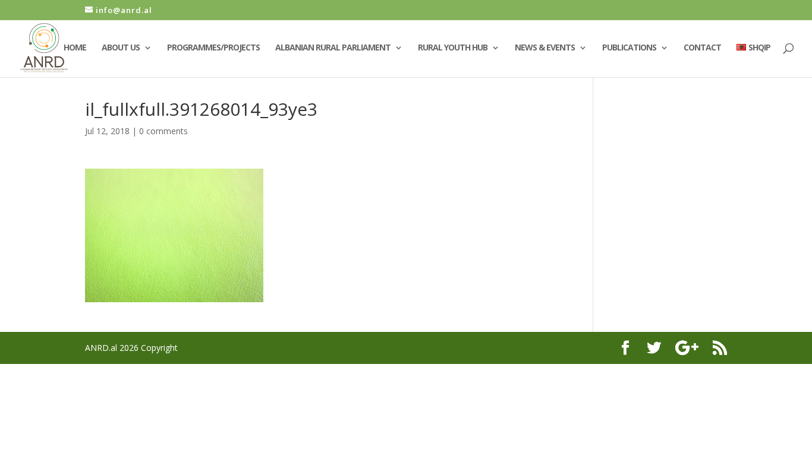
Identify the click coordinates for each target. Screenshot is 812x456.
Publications (629, 48)
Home (75, 48)
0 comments (163, 131)
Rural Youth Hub (452, 48)
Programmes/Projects (213, 48)
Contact (702, 48)
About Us (121, 48)
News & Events (545, 48)
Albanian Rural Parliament (333, 48)
